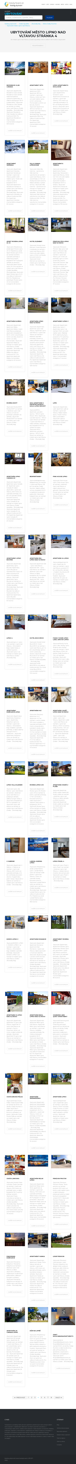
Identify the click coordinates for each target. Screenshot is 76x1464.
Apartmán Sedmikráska (35, 1097)
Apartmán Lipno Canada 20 (13, 477)
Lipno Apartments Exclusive (60, 86)
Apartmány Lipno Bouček (14, 559)
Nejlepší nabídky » (38, 45)
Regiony (57, 4)
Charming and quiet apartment (60, 1015)
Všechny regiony (61, 1438)
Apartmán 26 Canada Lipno (12, 1331)
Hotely (67, 4)
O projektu (59, 1444)
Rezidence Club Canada (13, 86)
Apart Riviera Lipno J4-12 (15, 242)
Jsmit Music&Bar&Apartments (63, 1335)
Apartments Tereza (58, 164)
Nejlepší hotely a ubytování (63, 1434)
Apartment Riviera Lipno (61, 939)
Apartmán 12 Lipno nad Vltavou (14, 1015)
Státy (47, 4)
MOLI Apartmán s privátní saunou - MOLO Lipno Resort (38, 404)
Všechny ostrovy (61, 1441)
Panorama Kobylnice (11, 1257)
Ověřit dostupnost (15, 130)
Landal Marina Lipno (36, 862)
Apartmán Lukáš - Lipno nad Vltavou (60, 711)
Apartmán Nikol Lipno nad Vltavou (37, 1015)
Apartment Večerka (11, 164)
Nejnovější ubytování (62, 1431)
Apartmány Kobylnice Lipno (13, 711)
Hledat (50, 17)
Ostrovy (52, 4)
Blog (71, 4)
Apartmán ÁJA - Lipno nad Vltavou (37, 559)
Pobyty (43, 4)
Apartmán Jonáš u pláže (60, 785)
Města (62, 4)
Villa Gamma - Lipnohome (35, 164)
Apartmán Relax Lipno (36, 1179)
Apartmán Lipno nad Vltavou (36, 322)
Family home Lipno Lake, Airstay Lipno (61, 638)
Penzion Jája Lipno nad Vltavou (61, 242)
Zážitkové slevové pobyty (63, 1428)
